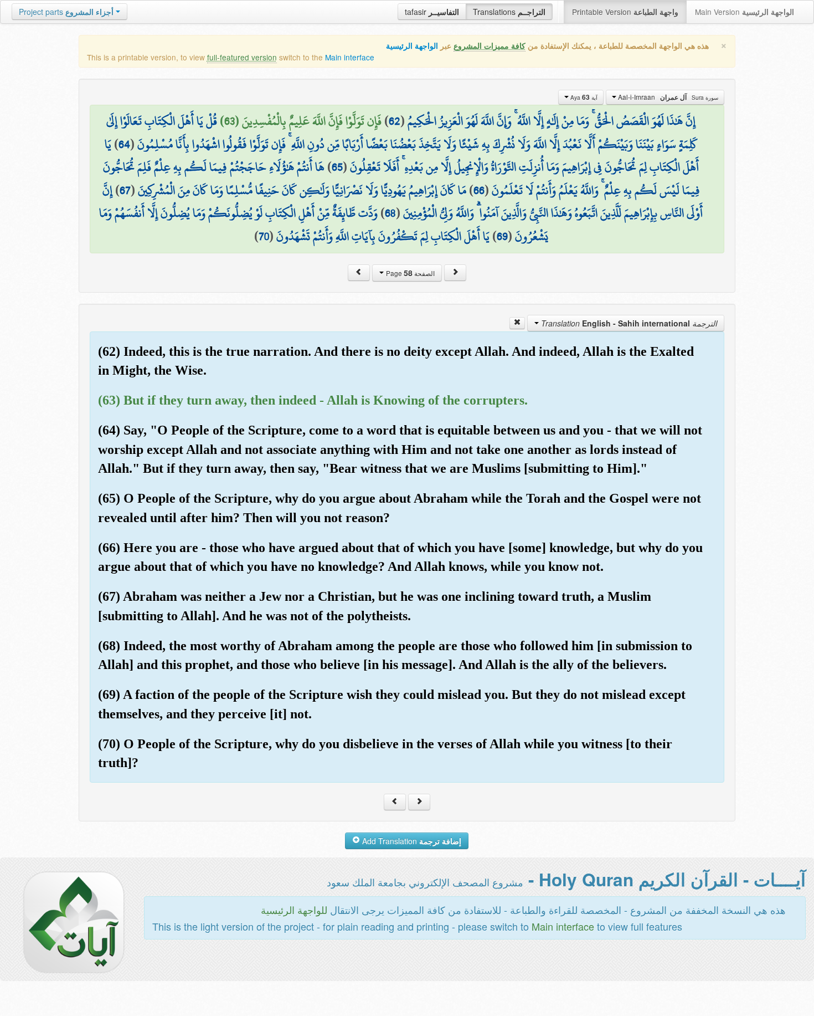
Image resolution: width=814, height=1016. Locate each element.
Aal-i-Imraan (667, 97)
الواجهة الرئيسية (412, 45)
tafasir (432, 11)
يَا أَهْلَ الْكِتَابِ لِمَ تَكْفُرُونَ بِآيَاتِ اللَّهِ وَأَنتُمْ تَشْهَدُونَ (383, 236)
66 (479, 190)
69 (502, 236)
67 (125, 190)
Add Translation (410, 840)
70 (264, 236)
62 (394, 121)
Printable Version (625, 11)
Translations (509, 11)
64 (124, 144)
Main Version (744, 11)
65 (337, 167)
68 (390, 213)
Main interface (349, 57)
